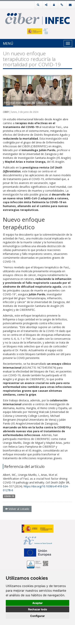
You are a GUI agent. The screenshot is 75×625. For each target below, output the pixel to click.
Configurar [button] (37, 615)
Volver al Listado (18, 509)
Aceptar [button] (37, 603)
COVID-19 (9, 496)
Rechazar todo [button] (37, 609)
